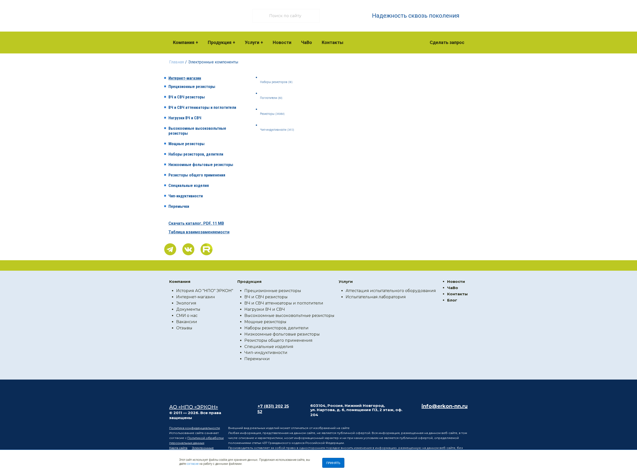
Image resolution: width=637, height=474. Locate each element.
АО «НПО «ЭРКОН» (193, 407)
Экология (186, 303)
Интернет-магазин (184, 78)
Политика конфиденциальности (194, 428)
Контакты (332, 42)
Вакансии (186, 321)
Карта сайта (178, 448)
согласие (193, 464)
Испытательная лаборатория (376, 297)
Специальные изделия (188, 185)
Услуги (252, 42)
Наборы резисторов (276, 82)
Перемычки (178, 206)
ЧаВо (306, 42)
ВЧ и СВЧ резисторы (186, 97)
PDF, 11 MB (196, 223)
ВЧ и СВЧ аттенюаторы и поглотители (202, 107)
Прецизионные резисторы (191, 86)
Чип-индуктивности (185, 196)
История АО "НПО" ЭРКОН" (204, 290)
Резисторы (272, 114)
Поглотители (271, 98)
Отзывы (184, 328)
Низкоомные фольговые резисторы (200, 164)
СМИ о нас (187, 315)
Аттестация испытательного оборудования (391, 290)
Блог (452, 300)
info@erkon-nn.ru (445, 406)
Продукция (219, 42)
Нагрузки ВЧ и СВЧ (184, 118)
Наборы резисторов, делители (195, 154)
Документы (188, 309)
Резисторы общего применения (196, 175)
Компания (183, 42)
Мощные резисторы (186, 143)
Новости (282, 42)
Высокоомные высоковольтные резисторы (197, 131)
